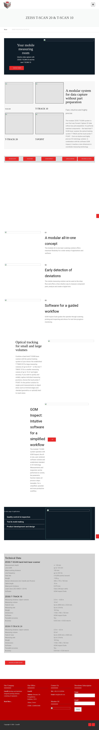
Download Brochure (16, 662)
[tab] (24, 517)
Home (5, 29)
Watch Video (17, 68)
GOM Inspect (49, 159)
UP (52, 439)
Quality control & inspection (18, 517)
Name (76, 692)
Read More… (8, 701)
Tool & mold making (15, 522)
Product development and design (21, 526)
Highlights (12, 159)
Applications (70, 159)
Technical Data (86, 159)
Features (30, 159)
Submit (78, 709)
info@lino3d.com (60, 694)
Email (76, 700)
